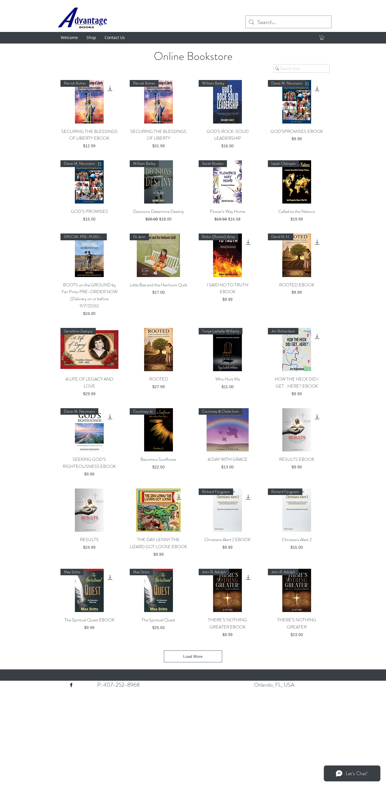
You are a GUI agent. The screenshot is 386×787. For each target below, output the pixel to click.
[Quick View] (159, 349)
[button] (322, 37)
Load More (193, 656)
